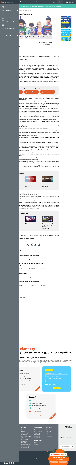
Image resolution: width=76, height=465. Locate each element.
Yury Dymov (20, 285)
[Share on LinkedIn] (35, 245)
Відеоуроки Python (25, 433)
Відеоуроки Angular (26, 446)
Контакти (48, 431)
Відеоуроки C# (24, 434)
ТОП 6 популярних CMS (22, 273)
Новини (36, 444)
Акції (35, 442)
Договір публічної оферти (38, 458)
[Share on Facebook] (28, 245)
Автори (48, 435)
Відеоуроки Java (25, 439)
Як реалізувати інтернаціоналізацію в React (28, 281)
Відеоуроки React (25, 447)
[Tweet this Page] (32, 245)
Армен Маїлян (21, 259)
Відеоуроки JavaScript (26, 444)
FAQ (47, 433)
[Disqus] (31, 318)
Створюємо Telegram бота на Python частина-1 (29, 255)
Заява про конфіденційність (25, 458)
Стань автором (38, 429)
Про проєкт (49, 429)
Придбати (56, 388)
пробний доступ (31, 6)
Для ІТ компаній (38, 431)
